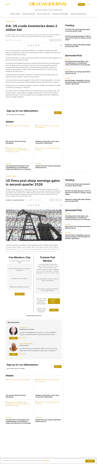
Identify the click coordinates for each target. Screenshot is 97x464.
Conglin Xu (9, 200)
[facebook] (28, 45)
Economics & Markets (11, 176)
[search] (9, 4)
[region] (48, 461)
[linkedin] (31, 45)
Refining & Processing (29, 13)
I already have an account (33, 315)
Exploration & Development (60, 13)
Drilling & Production (43, 13)
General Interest (15, 13)
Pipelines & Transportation (78, 13)
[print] (61, 45)
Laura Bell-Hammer (18, 200)
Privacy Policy (46, 460)
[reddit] (36, 45)
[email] (38, 45)
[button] (7, 4)
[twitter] (33, 45)
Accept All (90, 461)
